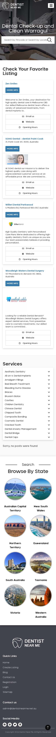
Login (5, 687)
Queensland (40, 543)
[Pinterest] (10, 724)
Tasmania (41, 580)
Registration (9, 682)
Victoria (15, 613)
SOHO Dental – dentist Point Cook (24, 139)
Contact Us (9, 677)
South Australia (15, 580)
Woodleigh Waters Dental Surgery (24, 271)
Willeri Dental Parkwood (19, 205)
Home (6, 663)
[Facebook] (5, 724)
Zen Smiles (11, 84)
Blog (5, 672)
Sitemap (7, 692)
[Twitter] (15, 724)
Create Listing (10, 667)
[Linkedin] (20, 724)
